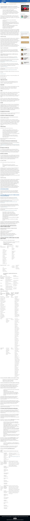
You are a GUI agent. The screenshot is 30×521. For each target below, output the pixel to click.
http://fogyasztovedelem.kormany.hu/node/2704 (10, 69)
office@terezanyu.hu (3, 73)
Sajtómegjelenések (25, 42)
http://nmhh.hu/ (5, 66)
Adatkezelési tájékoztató (20, 519)
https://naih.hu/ (5, 144)
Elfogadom (15, 518)
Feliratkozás (25, 37)
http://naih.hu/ (16, 57)
